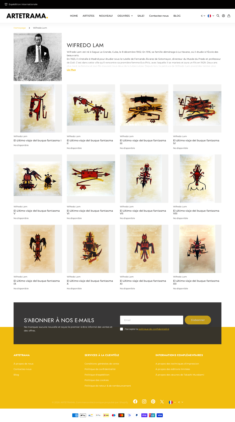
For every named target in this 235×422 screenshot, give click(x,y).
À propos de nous (23, 363)
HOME (74, 15)
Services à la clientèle (102, 355)
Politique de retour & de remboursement (108, 385)
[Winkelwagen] (228, 16)
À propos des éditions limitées (173, 369)
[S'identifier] (223, 16)
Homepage (20, 28)
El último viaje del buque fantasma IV (196, 142)
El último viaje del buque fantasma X (90, 282)
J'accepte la (147, 329)
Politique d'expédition (97, 374)
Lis (71, 69)
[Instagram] (144, 401)
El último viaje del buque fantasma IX (37, 282)
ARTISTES (88, 15)
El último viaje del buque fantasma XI (143, 282)
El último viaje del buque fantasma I (37, 140)
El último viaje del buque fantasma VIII (196, 212)
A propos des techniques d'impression (177, 363)
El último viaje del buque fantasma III (143, 142)
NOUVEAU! (106, 15)
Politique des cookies (97, 380)
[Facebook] (135, 401)
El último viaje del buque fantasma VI (90, 212)
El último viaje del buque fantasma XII (196, 282)
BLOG (177, 15)
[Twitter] (162, 401)
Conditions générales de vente (102, 363)
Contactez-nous (159, 15)
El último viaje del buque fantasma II (90, 142)
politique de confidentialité (153, 329)
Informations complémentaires (179, 355)
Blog (16, 374)
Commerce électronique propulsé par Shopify (102, 402)
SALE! (140, 15)
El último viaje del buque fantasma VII (143, 212)
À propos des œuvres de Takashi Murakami (180, 374)
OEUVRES (124, 15)
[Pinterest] (153, 401)
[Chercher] (218, 16)
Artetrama (22, 355)
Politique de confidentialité (100, 369)
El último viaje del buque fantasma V (37, 212)
